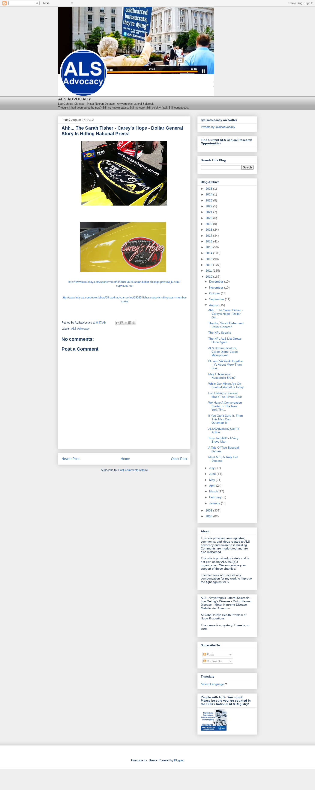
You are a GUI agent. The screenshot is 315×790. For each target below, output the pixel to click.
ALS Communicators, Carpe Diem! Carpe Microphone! (223, 351)
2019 (209, 223)
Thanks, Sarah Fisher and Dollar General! (226, 324)
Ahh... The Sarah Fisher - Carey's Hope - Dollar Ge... (225, 313)
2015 (209, 247)
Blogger (178, 760)
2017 (209, 235)
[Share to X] (126, 323)
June (213, 473)
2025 (209, 188)
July (212, 468)
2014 (209, 253)
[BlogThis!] (122, 323)
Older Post (179, 459)
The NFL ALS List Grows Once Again (225, 340)
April (212, 485)
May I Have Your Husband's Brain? (222, 376)
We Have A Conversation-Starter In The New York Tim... (225, 406)
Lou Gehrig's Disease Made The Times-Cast (225, 394)
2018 (209, 229)
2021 (209, 212)
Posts (210, 654)
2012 (209, 264)
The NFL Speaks (219, 332)
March (214, 491)
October (215, 293)
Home (125, 459)
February (215, 497)
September (217, 299)
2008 (209, 516)
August (214, 305)
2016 (209, 241)
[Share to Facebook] (130, 323)
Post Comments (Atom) (133, 470)
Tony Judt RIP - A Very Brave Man (223, 439)
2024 (209, 194)
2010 (209, 276)
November (216, 287)
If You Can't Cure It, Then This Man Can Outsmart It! (225, 419)
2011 (209, 270)
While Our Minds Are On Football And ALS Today (226, 385)
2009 (209, 510)
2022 (209, 206)
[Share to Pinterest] (134, 323)
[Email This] (118, 323)
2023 (209, 200)
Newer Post (70, 459)
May (212, 479)
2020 (209, 218)
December (216, 281)
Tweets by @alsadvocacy (218, 127)
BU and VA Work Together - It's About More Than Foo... (225, 364)
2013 (209, 259)
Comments (214, 661)
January (215, 503)
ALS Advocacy (80, 328)
